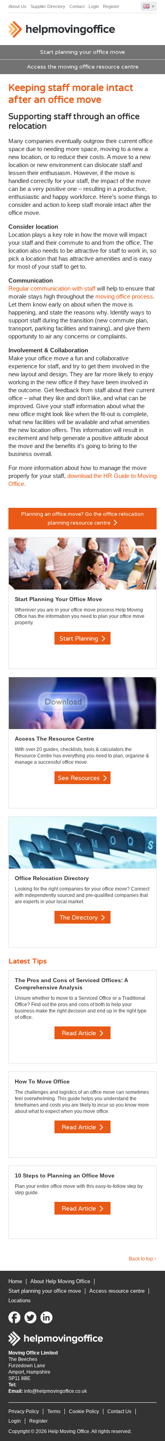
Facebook (14, 1317)
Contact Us (119, 1411)
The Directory (79, 917)
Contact (77, 6)
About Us (17, 6)
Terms (53, 1411)
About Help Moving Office (60, 1281)
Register (111, 6)
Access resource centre (117, 1291)
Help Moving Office (62, 31)
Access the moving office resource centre (83, 66)
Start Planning (80, 638)
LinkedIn (46, 1317)
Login (94, 6)
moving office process (124, 296)
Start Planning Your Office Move (58, 599)
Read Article (80, 1033)
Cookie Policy (84, 1411)
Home (15, 1281)
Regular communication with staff (52, 288)
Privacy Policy (23, 1411)
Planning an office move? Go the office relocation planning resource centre (82, 518)
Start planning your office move (82, 52)
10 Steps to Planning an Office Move (65, 1175)
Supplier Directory (47, 6)
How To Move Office (42, 1081)
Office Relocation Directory (52, 878)
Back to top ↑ (143, 1259)
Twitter (30, 1317)
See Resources (79, 778)
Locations (19, 1300)
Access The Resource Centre (54, 738)
